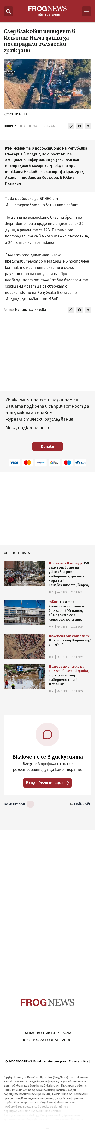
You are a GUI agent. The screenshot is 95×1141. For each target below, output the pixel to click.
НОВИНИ (10, 126)
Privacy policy (78, 1061)
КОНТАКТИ (46, 1032)
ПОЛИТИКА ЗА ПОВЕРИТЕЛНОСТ (47, 1039)
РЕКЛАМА (64, 1032)
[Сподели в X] (88, 126)
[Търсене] (8, 11)
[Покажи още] (47, 1128)
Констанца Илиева (30, 309)
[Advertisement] (47, 904)
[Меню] (86, 11)
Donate (47, 446)
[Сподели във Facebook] (79, 126)
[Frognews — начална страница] (47, 1002)
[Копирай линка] (71, 126)
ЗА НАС (29, 1032)
